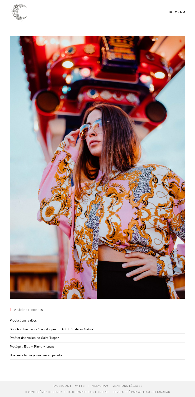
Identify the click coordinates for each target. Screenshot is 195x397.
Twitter (80, 385)
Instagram (99, 385)
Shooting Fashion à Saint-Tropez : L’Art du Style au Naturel (52, 329)
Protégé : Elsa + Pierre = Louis (32, 346)
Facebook (61, 385)
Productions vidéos (23, 320)
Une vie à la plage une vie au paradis (36, 355)
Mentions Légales (127, 385)
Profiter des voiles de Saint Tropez (34, 338)
